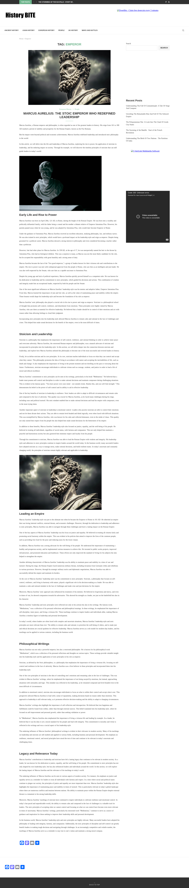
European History (46, 30)
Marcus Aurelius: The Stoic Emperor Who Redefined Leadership (69, 115)
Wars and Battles (90, 30)
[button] (34, 2)
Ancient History (11, 30)
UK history (73, 30)
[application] (148, 217)
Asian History (28, 30)
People (61, 30)
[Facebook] (165, 2)
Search (128, 44)
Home (21, 39)
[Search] (183, 30)
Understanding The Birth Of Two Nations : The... (59, 2)
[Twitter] (169, 2)
